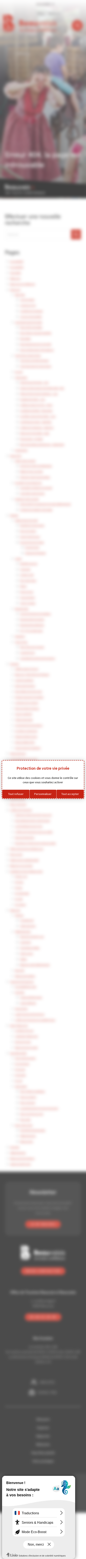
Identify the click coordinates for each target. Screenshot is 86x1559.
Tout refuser (16, 794)
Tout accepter (70, 794)
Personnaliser (43, 794)
